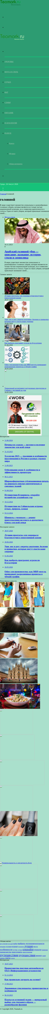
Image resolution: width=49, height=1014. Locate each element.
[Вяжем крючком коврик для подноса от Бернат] (16, 734)
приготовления (27, 952)
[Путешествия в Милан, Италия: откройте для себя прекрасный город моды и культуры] (19, 683)
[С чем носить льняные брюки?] (19, 914)
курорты (21, 946)
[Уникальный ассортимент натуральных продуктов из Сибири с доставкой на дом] (17, 386)
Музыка (12, 154)
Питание (9, 113)
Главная (3, 194)
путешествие (9, 955)
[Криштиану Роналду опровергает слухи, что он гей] (16, 810)
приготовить (17, 952)
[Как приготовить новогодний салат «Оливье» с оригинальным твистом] (20, 708)
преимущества (5, 952)
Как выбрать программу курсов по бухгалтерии (23, 343)
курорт (15, 946)
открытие (37, 950)
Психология (11, 123)
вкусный (10, 943)
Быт (6, 92)
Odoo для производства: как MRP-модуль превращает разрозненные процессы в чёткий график (25, 366)
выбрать (21, 943)
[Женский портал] (10, 5)
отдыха (20, 950)
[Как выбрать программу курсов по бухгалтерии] (17, 341)
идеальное (3, 946)
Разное (8, 133)
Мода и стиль (11, 72)
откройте (28, 949)
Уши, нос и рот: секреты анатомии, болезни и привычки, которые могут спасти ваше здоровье (27, 320)
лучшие (28, 946)
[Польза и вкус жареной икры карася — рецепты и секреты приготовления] (16, 939)
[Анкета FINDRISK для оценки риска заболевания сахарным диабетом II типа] (19, 657)
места (35, 946)
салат (44, 956)
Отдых (8, 82)
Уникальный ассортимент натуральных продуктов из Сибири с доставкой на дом (25, 389)
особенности (6, 949)
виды (1, 943)
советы (7, 958)
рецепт (39, 955)
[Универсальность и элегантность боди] (16, 863)
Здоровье (9, 62)
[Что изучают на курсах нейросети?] (22, 784)
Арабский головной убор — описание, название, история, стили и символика (23, 254)
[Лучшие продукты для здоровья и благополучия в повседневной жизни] (17, 294)
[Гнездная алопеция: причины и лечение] (17, 632)
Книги (11, 143)
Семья (8, 102)
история (9, 946)
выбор (15, 943)
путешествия (27, 955)
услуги (13, 958)
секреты (2, 958)
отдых (15, 950)
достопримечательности (35, 943)
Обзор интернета (15, 164)
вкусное (5, 943)
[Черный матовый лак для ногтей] (18, 835)
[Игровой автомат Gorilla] (17, 759)
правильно (45, 950)
